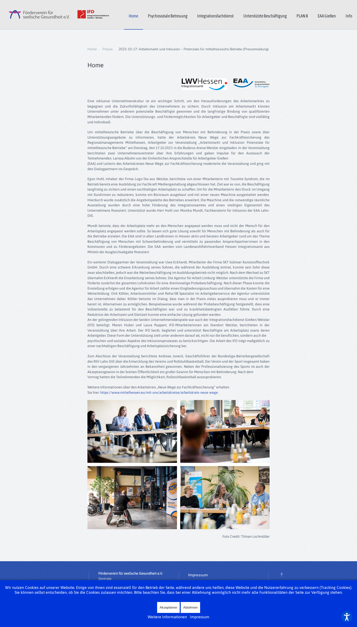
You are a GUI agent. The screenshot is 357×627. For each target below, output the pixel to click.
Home (133, 15)
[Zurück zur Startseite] (54, 14)
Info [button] (349, 15)
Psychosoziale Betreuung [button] (167, 15)
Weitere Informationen (167, 617)
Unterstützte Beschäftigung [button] (265, 15)
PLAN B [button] (302, 15)
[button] (281, 574)
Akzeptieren (168, 607)
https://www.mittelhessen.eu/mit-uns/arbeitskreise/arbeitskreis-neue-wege (159, 392)
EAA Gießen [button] (327, 15)
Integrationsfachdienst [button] (215, 15)
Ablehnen (190, 607)
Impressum (198, 575)
